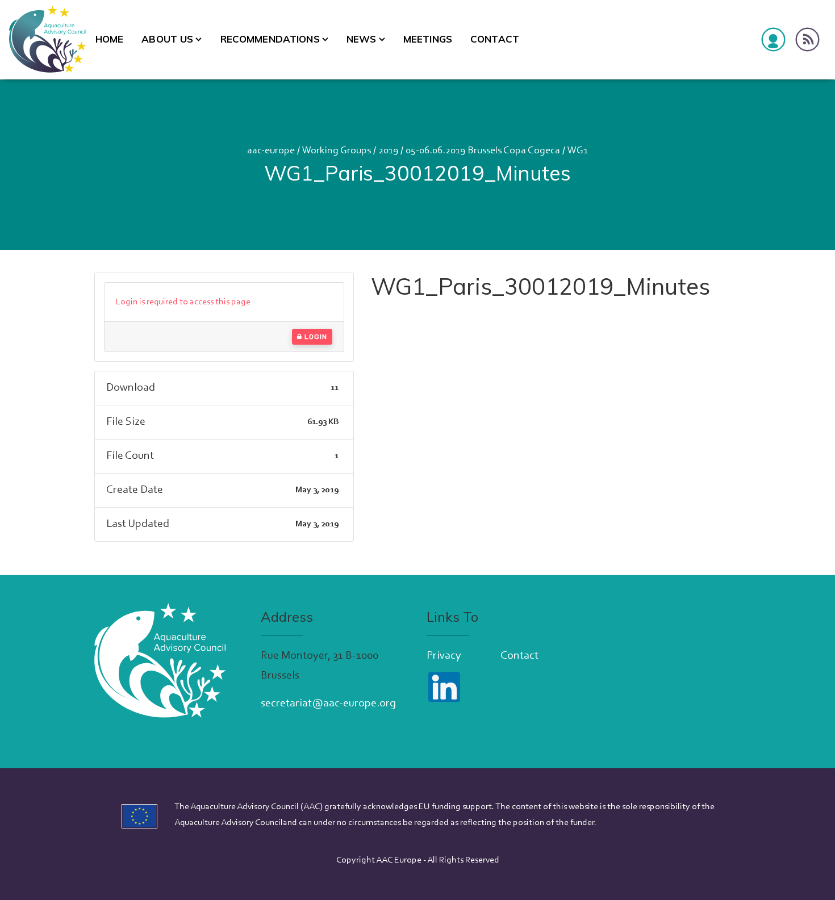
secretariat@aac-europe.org (328, 703)
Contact (494, 39)
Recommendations (270, 39)
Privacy (444, 656)
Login (314, 337)
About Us (167, 39)
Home (109, 39)
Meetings (427, 39)
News (361, 39)
